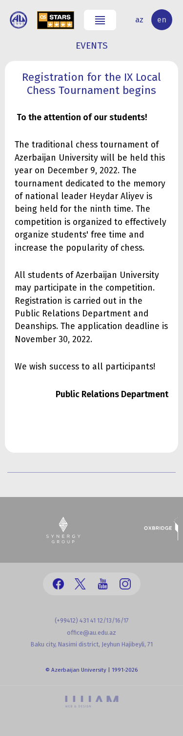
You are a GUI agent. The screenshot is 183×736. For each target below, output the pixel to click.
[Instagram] (125, 583)
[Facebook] (58, 583)
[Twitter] (80, 583)
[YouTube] (102, 583)
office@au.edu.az (91, 632)
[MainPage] (18, 20)
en (161, 19)
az (139, 19)
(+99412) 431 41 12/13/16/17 (92, 620)
